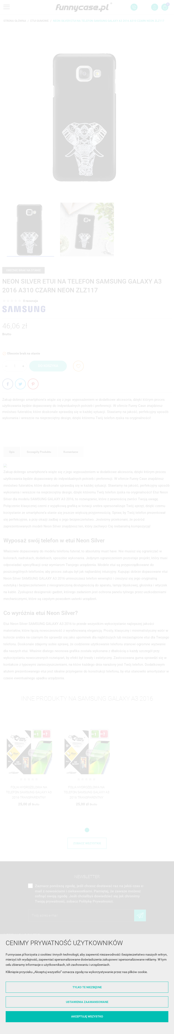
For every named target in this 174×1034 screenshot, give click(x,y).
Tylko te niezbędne (87, 987)
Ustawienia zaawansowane (87, 1002)
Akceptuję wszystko (87, 1016)
